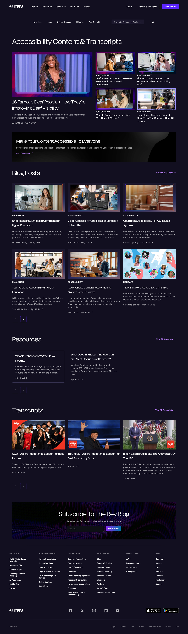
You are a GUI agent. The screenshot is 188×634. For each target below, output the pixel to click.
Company (160, 559)
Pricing (12, 588)
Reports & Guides (104, 563)
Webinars (101, 580)
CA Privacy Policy (154, 627)
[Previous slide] (15, 319)
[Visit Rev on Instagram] (94, 610)
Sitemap (168, 627)
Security (159, 576)
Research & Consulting (77, 580)
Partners (159, 571)
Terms (132, 627)
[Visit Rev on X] (82, 610)
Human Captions (46, 563)
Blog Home (38, 22)
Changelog (131, 571)
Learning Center (103, 567)
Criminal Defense (64, 22)
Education (72, 588)
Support (159, 584)
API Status (131, 567)
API (128, 559)
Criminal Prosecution (77, 559)
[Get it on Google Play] (171, 610)
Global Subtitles (45, 582)
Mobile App (14, 584)
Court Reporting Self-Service (47, 577)
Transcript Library (104, 571)
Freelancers (160, 580)
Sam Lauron (73, 242)
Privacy (141, 627)
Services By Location (106, 592)
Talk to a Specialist (148, 6)
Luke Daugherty (19, 242)
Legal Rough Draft (46, 567)
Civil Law (72, 571)
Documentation (133, 563)
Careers (159, 563)
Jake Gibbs (17, 123)
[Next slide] (23, 319)
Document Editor (16, 565)
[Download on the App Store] (153, 610)
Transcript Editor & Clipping (17, 575)
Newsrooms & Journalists (79, 584)
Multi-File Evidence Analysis (17, 560)
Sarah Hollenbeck (20, 309)
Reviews (100, 584)
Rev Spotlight (94, 22)
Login (177, 627)
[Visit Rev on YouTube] (117, 610)
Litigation (80, 22)
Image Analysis (16, 569)
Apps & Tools (102, 588)
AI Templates (15, 580)
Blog (99, 559)
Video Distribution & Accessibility (76, 593)
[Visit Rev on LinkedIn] (106, 610)
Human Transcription (47, 559)
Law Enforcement (75, 567)
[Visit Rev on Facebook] (70, 610)
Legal (50, 22)
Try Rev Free (170, 6)
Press (158, 567)
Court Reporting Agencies (79, 576)
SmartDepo (43, 586)
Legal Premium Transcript (49, 571)
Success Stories (104, 576)
